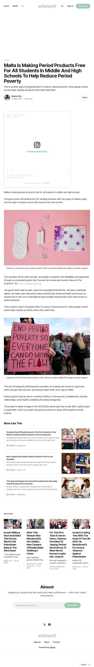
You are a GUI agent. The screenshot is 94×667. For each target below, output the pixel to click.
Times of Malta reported (29, 283)
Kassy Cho (17, 96)
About (46, 642)
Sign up (37, 642)
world (7, 60)
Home (6, 6)
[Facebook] (49, 624)
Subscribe (83, 6)
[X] (44, 624)
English (84, 665)
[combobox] (86, 664)
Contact (56, 642)
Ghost (52, 647)
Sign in (70, 6)
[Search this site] (62, 6)
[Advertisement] (47, 34)
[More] (22, 6)
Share (84, 97)
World (15, 6)
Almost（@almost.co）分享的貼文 (37, 183)
